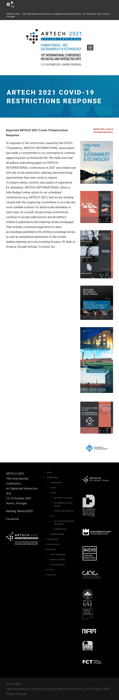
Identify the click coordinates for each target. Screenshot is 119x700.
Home (49, 472)
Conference (52, 478)
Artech (50, 570)
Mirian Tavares (57, 560)
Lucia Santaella (58, 555)
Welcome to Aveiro (63, 498)
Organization (57, 534)
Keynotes (51, 549)
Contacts (51, 575)
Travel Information (64, 511)
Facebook (12, 519)
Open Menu (90, 47)
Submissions (60, 529)
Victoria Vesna (57, 565)
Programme (52, 539)
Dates (53, 488)
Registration (53, 544)
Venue (53, 493)
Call (52, 516)
